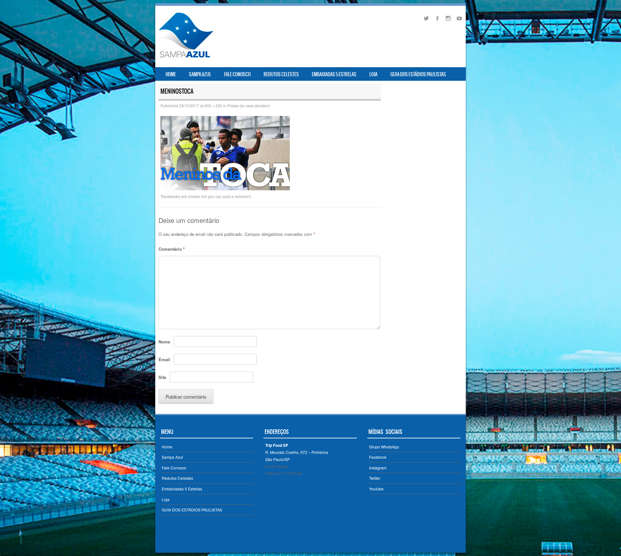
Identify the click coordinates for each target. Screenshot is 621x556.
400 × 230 (213, 105)
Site (162, 377)
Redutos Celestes (281, 74)
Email (164, 359)
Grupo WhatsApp (384, 446)
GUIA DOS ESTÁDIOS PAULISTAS (418, 74)
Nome (164, 342)
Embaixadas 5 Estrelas (334, 74)
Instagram (378, 467)
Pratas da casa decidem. (249, 105)
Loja (373, 74)
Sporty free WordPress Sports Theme (290, 541)
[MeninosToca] (225, 188)
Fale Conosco (237, 74)
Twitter (374, 478)
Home (171, 74)
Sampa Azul (200, 74)
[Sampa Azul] (185, 57)
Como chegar (277, 466)
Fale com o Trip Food (283, 473)
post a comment (237, 196)
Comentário (171, 249)
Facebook (378, 457)
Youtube (376, 488)
